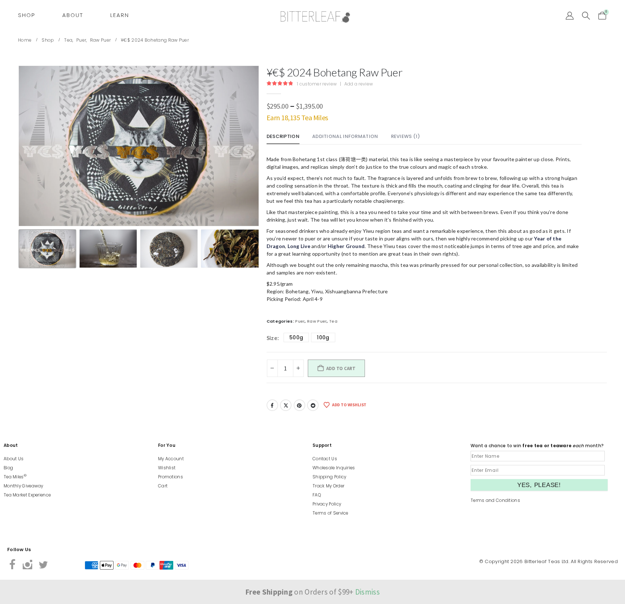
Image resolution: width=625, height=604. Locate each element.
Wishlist (166, 468)
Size (272, 338)
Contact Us (324, 459)
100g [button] (323, 337)
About (72, 15)
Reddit (313, 405)
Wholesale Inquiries (333, 468)
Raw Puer (317, 321)
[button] (586, 15)
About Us (14, 459)
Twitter (286, 405)
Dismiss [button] (367, 592)
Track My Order (328, 486)
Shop (26, 15)
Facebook (272, 405)
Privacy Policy (326, 504)
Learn (119, 15)
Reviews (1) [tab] (405, 136)
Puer (300, 321)
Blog (8, 468)
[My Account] (569, 15)
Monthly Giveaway (23, 486)
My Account (171, 459)
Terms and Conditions (495, 500)
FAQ (316, 495)
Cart (162, 486)
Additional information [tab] (345, 136)
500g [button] (296, 337)
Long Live (299, 246)
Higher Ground (346, 246)
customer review (317, 84)
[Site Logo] (315, 17)
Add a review (358, 84)
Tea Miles (15, 477)
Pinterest (299, 405)
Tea (333, 321)
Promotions (170, 477)
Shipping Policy (329, 477)
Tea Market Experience (27, 495)
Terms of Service (330, 513)
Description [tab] (283, 136)
